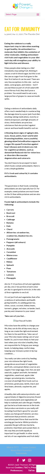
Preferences (16, 470)
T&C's (27, 467)
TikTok (31, 470)
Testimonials (21, 453)
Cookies (18, 467)
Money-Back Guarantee (21, 450)
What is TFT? (13, 447)
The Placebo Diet (32, 34)
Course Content (29, 447)
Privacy (34, 467)
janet (9, 34)
